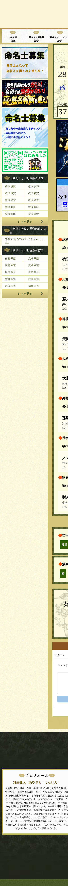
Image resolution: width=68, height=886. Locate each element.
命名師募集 (13, 39)
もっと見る (24, 222)
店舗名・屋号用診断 (36, 39)
